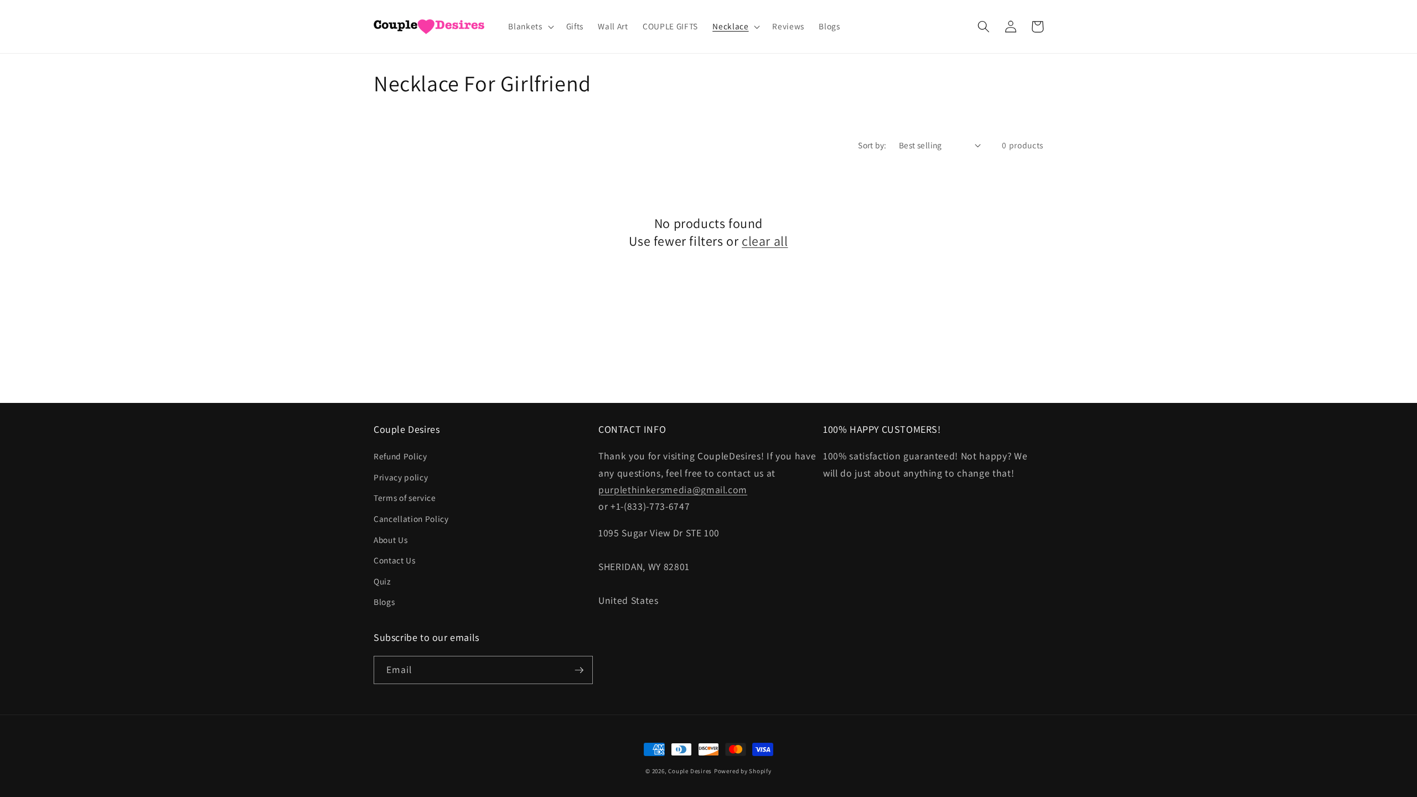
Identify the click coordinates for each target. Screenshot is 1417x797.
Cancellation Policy (411, 518)
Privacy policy (401, 477)
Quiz (382, 581)
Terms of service (405, 497)
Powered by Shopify (743, 771)
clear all (765, 241)
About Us (390, 539)
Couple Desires (690, 771)
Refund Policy (400, 456)
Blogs (384, 601)
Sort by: (872, 145)
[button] (529, 26)
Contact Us (395, 560)
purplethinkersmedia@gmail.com (672, 489)
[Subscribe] (579, 670)
